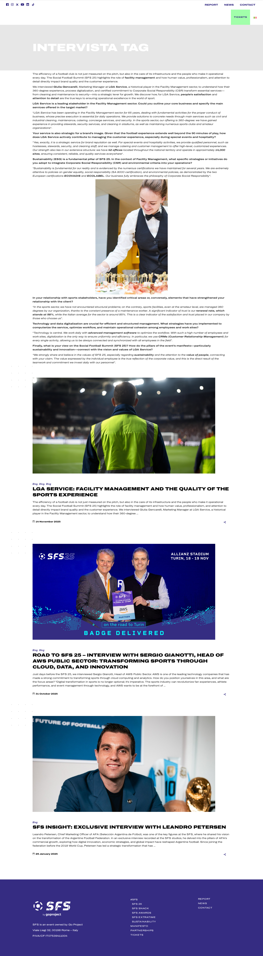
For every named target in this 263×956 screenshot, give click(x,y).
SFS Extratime (144, 917)
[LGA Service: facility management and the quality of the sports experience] (124, 426)
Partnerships (142, 930)
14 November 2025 (48, 522)
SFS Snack (140, 908)
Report (211, 5)
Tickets (136, 935)
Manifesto (139, 926)
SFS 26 (137, 904)
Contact (247, 5)
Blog (35, 484)
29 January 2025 (47, 854)
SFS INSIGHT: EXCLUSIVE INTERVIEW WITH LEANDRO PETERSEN (129, 827)
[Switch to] (160, 17)
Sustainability (144, 921)
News (229, 5)
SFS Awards (141, 913)
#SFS (134, 899)
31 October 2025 (47, 694)
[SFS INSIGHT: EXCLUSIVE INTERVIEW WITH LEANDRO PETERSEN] (124, 764)
